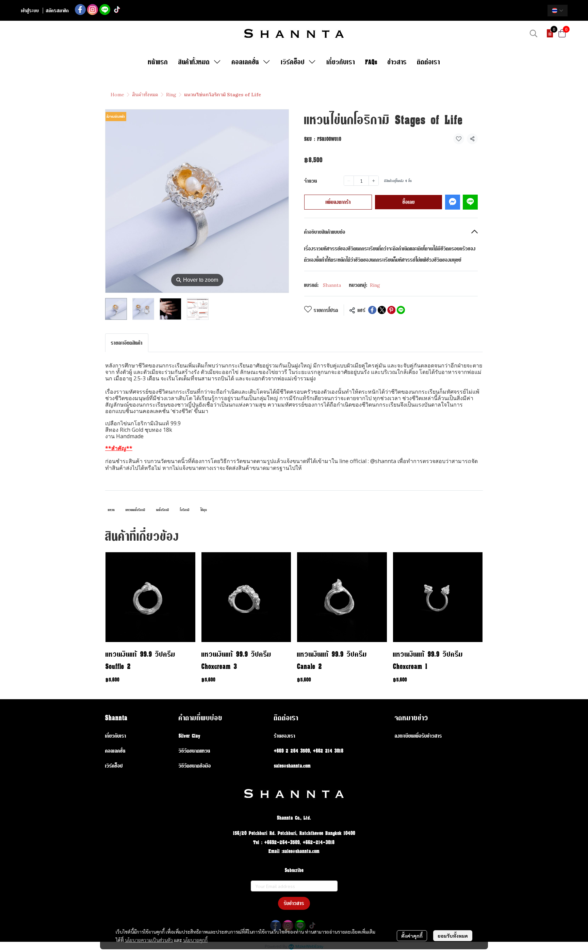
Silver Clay (189, 736)
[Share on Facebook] (372, 310)
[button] (558, 10)
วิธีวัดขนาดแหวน (194, 751)
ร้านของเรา (284, 736)
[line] (104, 9)
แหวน (111, 509)
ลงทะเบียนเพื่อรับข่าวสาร (418, 736)
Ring (171, 95)
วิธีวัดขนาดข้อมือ (195, 766)
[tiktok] (117, 9)
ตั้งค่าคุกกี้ (412, 936)
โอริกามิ (185, 509)
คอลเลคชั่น (115, 751)
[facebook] (80, 9)
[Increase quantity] (373, 180)
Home (117, 95)
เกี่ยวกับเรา (115, 736)
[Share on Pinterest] (391, 310)
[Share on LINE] (401, 310)
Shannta (332, 285)
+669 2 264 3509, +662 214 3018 (309, 751)
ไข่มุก (203, 509)
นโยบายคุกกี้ (195, 940)
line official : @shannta (367, 461)
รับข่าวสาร (294, 903)
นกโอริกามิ (162, 509)
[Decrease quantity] (349, 180)
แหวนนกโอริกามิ (135, 509)
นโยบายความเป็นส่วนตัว (149, 940)
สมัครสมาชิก (57, 10)
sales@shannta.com (292, 766)
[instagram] (92, 9)
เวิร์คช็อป (114, 766)
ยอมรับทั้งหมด (453, 936)
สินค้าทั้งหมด (145, 95)
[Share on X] (382, 310)
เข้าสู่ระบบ (30, 10)
